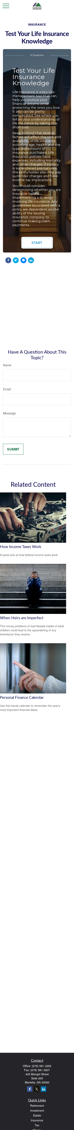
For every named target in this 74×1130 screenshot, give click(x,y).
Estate (37, 1115)
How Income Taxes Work (20, 547)
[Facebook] (29, 1089)
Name (7, 365)
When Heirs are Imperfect (21, 618)
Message (9, 413)
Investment (37, 1110)
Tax (37, 1125)
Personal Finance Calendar (22, 698)
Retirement (37, 1106)
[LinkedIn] (43, 1089)
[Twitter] (36, 1089)
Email (7, 389)
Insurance (37, 1120)
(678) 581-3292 (41, 1066)
